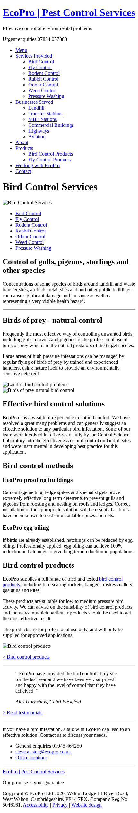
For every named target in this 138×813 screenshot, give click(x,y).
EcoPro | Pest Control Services (69, 12)
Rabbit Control (43, 79)
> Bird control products (26, 657)
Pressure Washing (46, 96)
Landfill (36, 107)
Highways (38, 131)
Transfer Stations (45, 113)
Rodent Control (44, 73)
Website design (86, 805)
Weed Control (42, 90)
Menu (21, 50)
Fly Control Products (49, 159)
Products (24, 148)
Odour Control (43, 84)
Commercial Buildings (51, 125)
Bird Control (41, 61)
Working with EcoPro (37, 165)
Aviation (37, 136)
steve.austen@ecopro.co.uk (43, 751)
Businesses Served (34, 102)
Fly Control (40, 67)
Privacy (60, 805)
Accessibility (36, 805)
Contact (23, 171)
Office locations (31, 757)
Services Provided (33, 56)
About (21, 142)
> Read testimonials (22, 712)
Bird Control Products (50, 154)
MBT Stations (42, 119)
